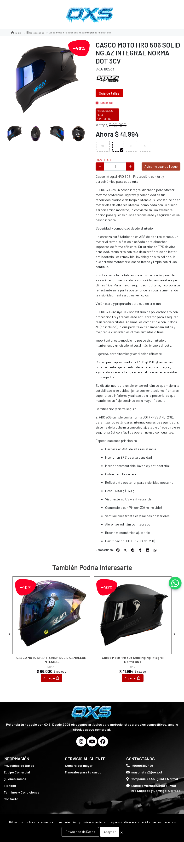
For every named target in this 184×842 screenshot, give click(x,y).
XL (103, 146)
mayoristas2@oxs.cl (146, 772)
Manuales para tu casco (83, 772)
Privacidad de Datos (19, 765)
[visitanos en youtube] (92, 741)
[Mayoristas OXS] (90, 14)
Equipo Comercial (17, 772)
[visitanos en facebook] (103, 741)
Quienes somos (15, 779)
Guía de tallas (109, 93)
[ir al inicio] (92, 712)
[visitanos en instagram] (81, 741)
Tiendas (10, 785)
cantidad (103, 160)
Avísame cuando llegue (161, 166)
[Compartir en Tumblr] (140, 550)
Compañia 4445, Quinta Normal (154, 779)
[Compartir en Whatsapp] (155, 550)
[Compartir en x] (125, 550)
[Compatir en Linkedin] (147, 550)
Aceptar (110, 832)
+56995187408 (142, 765)
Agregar (49, 678)
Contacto (11, 799)
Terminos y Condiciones (21, 792)
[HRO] (108, 78)
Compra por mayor (78, 765)
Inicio (18, 32)
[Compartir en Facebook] (118, 550)
